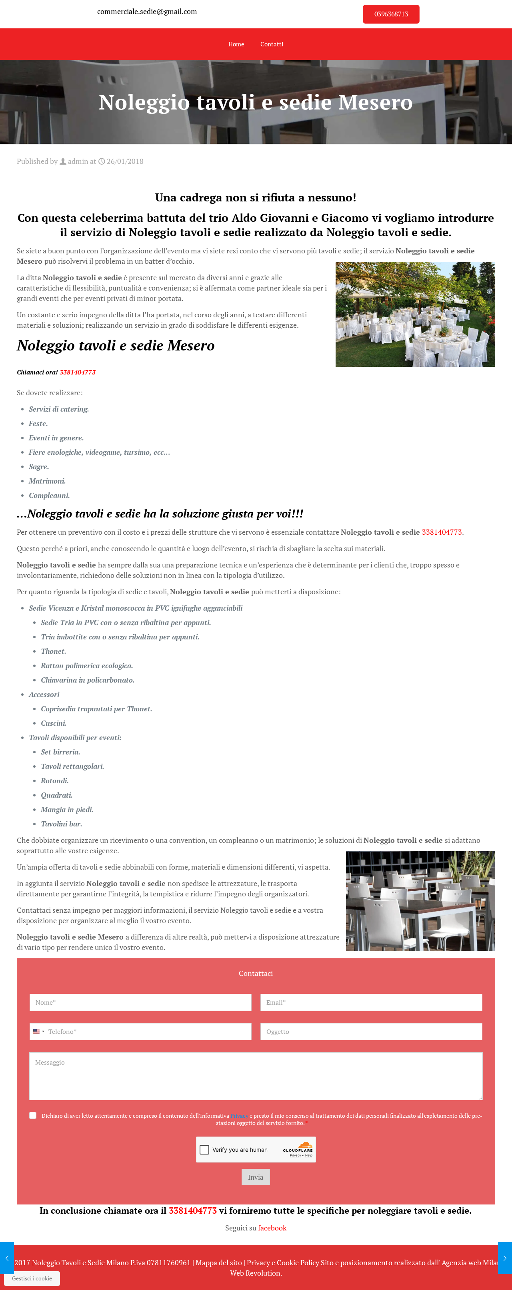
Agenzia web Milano (473, 1262)
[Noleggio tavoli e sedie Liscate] (7, 1258)
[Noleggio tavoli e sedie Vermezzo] (505, 1258)
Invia (256, 1177)
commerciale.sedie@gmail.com (147, 11)
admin (78, 161)
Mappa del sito (219, 1262)
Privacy (239, 1115)
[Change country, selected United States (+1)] (38, 1031)
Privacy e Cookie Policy (283, 1262)
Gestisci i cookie (32, 1278)
